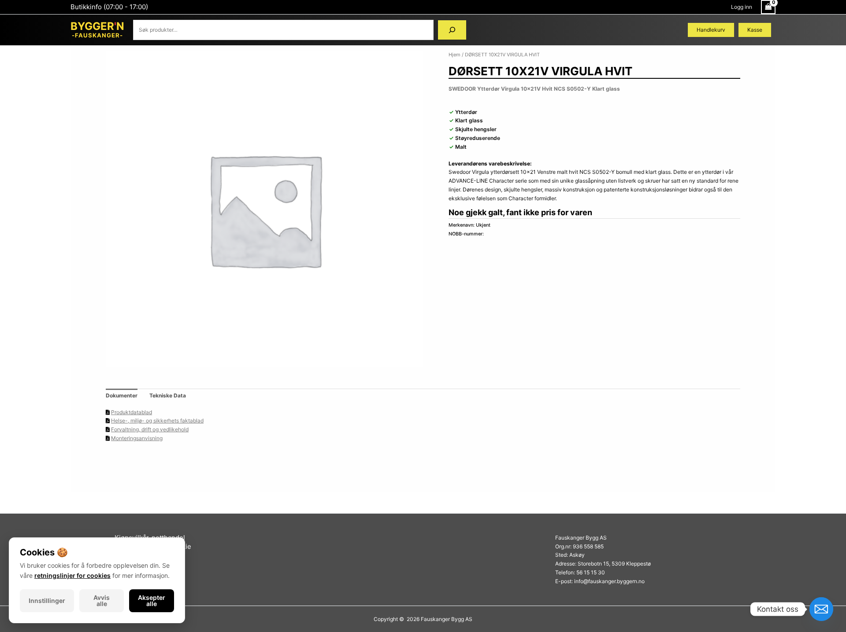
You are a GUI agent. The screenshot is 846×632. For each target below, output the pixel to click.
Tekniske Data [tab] (167, 395)
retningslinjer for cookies (72, 575)
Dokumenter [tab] (121, 395)
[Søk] (452, 30)
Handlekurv (711, 29)
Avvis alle (101, 600)
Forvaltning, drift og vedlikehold (150, 429)
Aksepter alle (151, 600)
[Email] (821, 609)
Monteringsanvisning (137, 438)
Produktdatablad (131, 412)
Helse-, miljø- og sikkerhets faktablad (157, 420)
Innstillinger (47, 600)
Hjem (454, 54)
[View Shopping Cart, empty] (768, 7)
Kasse (754, 29)
